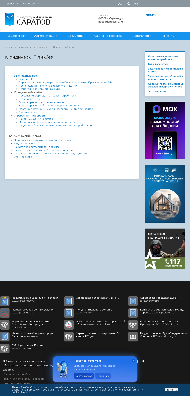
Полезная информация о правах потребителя (47, 95)
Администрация (45, 35)
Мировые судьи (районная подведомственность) (50, 122)
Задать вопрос (84, 376)
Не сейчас (103, 376)
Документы (75, 35)
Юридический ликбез (64, 47)
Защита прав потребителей (33, 47)
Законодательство (25, 75)
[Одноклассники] (137, 361)
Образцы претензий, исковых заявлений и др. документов (56, 109)
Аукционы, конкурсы (108, 35)
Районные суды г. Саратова (36, 119)
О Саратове (16, 35)
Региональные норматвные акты (39, 89)
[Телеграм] (143, 361)
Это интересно (28, 112)
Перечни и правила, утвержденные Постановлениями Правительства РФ (65, 82)
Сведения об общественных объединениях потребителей (55, 125)
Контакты (168, 35)
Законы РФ (26, 79)
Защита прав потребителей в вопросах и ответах (49, 105)
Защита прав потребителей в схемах (41, 102)
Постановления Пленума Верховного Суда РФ (48, 85)
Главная (9, 47)
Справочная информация (20, 3)
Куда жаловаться (29, 99)
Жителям (150, 14)
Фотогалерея (142, 35)
